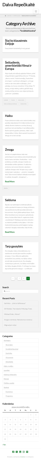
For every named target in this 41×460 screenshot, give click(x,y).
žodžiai (6, 188)
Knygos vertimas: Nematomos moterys (18, 320)
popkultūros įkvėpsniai (10, 104)
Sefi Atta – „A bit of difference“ (15, 303)
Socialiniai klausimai (12, 349)
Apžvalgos (7, 340)
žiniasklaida (9, 362)
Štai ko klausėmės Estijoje (16, 42)
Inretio (22, 456)
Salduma (10, 200)
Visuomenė (9, 357)
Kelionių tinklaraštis (10, 375)
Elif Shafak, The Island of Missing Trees (18, 309)
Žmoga (9, 149)
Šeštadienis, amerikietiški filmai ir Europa (18, 65)
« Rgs (4, 444)
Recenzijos (9, 345)
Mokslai (6, 379)
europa (6, 100)
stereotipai (23, 104)
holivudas (21, 100)
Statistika (9, 353)
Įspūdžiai (6, 370)
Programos (9, 396)
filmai (13, 100)
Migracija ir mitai (10, 325)
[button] (36, 11)
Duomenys (9, 392)
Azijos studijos (8, 366)
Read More (10, 181)
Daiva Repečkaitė (18, 4)
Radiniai (6, 387)
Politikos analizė (9, 383)
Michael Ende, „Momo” (12, 314)
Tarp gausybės (14, 246)
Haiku (9, 115)
